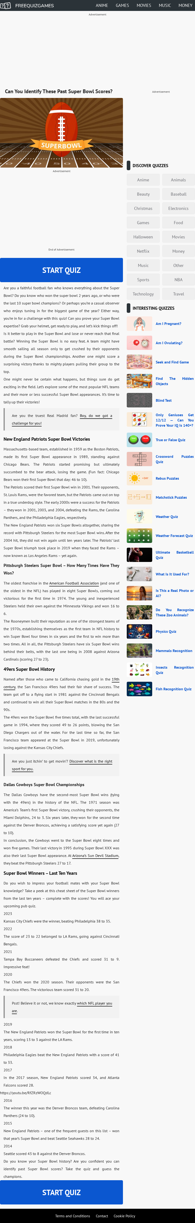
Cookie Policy (124, 1215)
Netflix (143, 251)
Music (165, 5)
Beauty (143, 194)
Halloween (143, 237)
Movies (144, 5)
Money (185, 5)
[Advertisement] (97, 51)
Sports (143, 279)
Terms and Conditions (72, 1215)
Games (122, 5)
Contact (102, 1215)
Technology (143, 294)
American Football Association (74, 583)
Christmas (143, 208)
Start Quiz (61, 270)
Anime (102, 5)
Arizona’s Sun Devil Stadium (95, 855)
